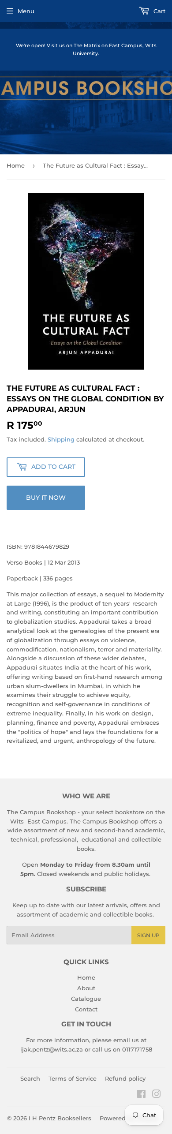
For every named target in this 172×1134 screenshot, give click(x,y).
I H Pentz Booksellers (60, 1118)
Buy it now (46, 498)
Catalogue (86, 998)
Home (16, 165)
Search (30, 1078)
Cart (158, 11)
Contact (86, 1009)
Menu (26, 11)
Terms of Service (73, 1078)
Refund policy (125, 1078)
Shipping (61, 439)
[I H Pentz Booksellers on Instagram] (156, 1095)
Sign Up (148, 935)
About (86, 988)
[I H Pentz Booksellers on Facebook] (141, 1095)
